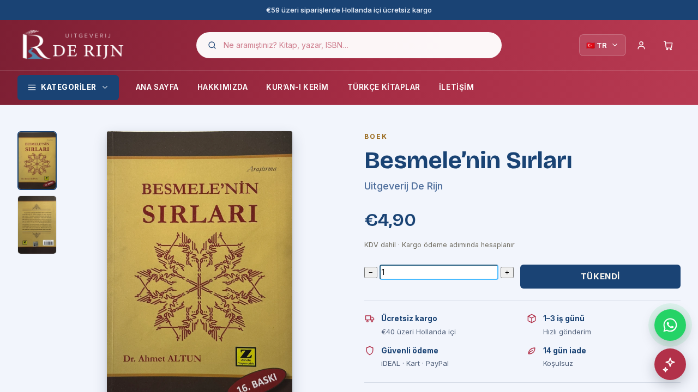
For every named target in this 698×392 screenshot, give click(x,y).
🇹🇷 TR (596, 45)
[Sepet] (669, 45)
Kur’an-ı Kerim (297, 87)
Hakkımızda (222, 87)
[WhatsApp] (670, 325)
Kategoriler (69, 87)
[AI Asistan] (670, 364)
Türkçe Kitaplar (383, 87)
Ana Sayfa (157, 87)
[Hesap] (641, 45)
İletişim (456, 87)
